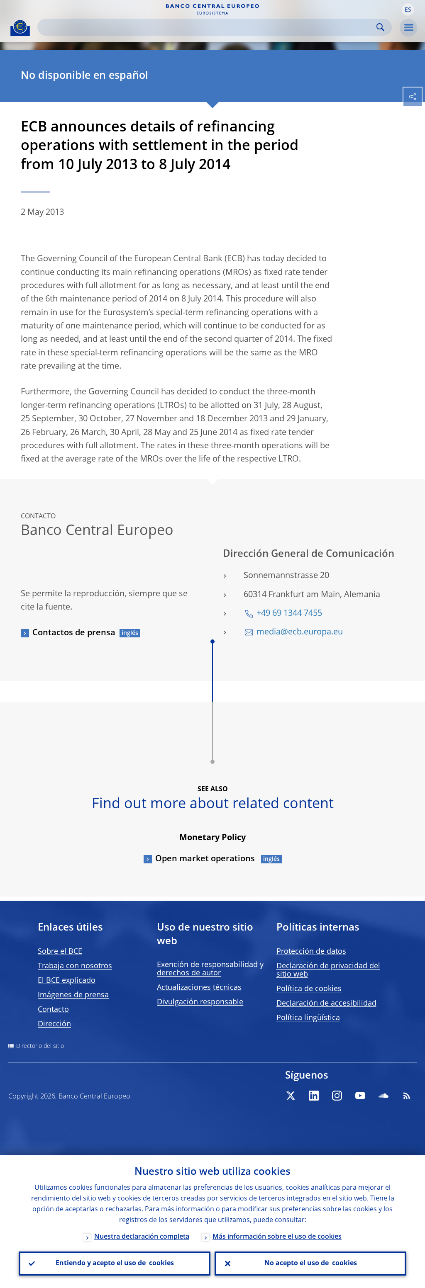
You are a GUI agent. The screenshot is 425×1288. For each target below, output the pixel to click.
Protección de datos (311, 951)
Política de (309, 989)
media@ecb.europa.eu (299, 632)
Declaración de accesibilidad (326, 1003)
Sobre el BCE (60, 951)
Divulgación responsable (200, 1002)
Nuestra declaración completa (141, 1237)
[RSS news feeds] (407, 1096)
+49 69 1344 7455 (289, 614)
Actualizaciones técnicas (199, 988)
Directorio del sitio (40, 1046)
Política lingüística (308, 1018)
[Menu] (408, 27)
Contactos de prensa (73, 633)
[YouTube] (360, 1096)
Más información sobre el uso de (277, 1237)
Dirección (54, 1024)
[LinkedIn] (314, 1096)
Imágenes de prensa (73, 995)
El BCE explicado (66, 980)
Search (380, 27)
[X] (290, 1096)
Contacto (53, 1009)
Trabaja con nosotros (75, 966)
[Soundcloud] (383, 1096)
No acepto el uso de (310, 1263)
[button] (408, 9)
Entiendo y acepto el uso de (115, 1263)
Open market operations (206, 859)
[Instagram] (337, 1096)
